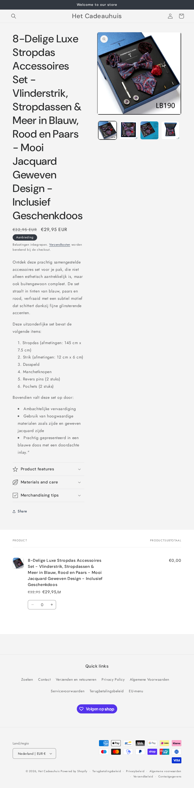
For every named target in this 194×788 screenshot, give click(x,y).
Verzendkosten (59, 244)
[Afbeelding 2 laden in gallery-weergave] (128, 130)
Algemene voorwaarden (165, 771)
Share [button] (22, 511)
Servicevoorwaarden (67, 691)
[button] (13, 16)
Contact (44, 679)
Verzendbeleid (143, 776)
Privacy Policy (113, 679)
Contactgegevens (170, 776)
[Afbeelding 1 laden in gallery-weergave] (107, 130)
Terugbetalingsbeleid (107, 691)
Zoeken (27, 679)
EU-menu (136, 691)
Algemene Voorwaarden (149, 679)
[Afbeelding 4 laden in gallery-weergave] (170, 130)
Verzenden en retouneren (76, 679)
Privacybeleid (135, 771)
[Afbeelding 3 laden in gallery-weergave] (149, 130)
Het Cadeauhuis (49, 771)
